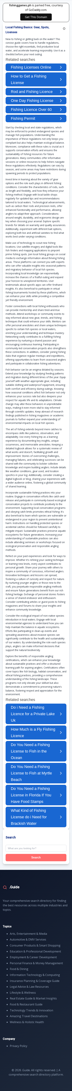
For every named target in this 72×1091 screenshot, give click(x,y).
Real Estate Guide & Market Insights (33, 998)
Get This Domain (36, 17)
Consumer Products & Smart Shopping (35, 945)
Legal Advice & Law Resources (29, 987)
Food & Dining (19, 969)
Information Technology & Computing (35, 975)
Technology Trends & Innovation (31, 1010)
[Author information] (64, 28)
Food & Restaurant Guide (26, 1004)
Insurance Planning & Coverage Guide (34, 981)
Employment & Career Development (33, 957)
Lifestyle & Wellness (23, 993)
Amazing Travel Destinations (29, 1016)
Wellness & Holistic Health (27, 1022)
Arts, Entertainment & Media (28, 934)
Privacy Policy (18, 1046)
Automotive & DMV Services (28, 939)
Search (36, 857)
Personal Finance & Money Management (36, 963)
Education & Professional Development (35, 951)
